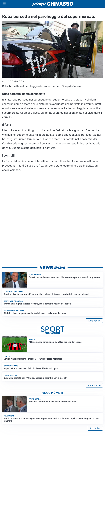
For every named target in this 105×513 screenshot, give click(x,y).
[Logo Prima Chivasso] (52, 3)
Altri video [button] (95, 428)
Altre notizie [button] (94, 320)
